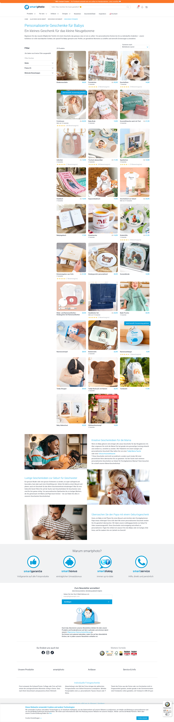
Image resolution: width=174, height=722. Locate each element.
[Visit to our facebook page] (43, 652)
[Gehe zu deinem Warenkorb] (146, 7)
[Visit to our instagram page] (48, 652)
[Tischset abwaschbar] (103, 143)
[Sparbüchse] (135, 143)
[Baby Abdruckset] (71, 408)
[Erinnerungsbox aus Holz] (71, 257)
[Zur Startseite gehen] (34, 7)
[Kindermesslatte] (71, 65)
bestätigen (67, 602)
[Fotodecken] (103, 65)
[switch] (167, 714)
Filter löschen (29, 58)
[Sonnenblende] (135, 257)
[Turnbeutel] (135, 372)
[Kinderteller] (135, 218)
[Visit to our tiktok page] (52, 652)
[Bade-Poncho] (135, 296)
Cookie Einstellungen (32, 718)
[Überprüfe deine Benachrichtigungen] (142, 7)
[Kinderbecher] (103, 218)
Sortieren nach (127, 45)
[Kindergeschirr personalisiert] (103, 257)
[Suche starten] (128, 7)
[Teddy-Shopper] (71, 372)
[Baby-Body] (103, 104)
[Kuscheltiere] (135, 65)
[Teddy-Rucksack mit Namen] (103, 372)
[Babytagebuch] (71, 218)
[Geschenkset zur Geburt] (135, 182)
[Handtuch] (71, 182)
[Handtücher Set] (103, 296)
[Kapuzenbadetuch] (103, 182)
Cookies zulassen (142, 718)
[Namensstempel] (71, 335)
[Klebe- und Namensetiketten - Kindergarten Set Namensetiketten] (71, 296)
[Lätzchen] (71, 143)
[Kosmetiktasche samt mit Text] (135, 104)
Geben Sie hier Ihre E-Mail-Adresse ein (76, 594)
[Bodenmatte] (103, 335)
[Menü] (171, 702)
